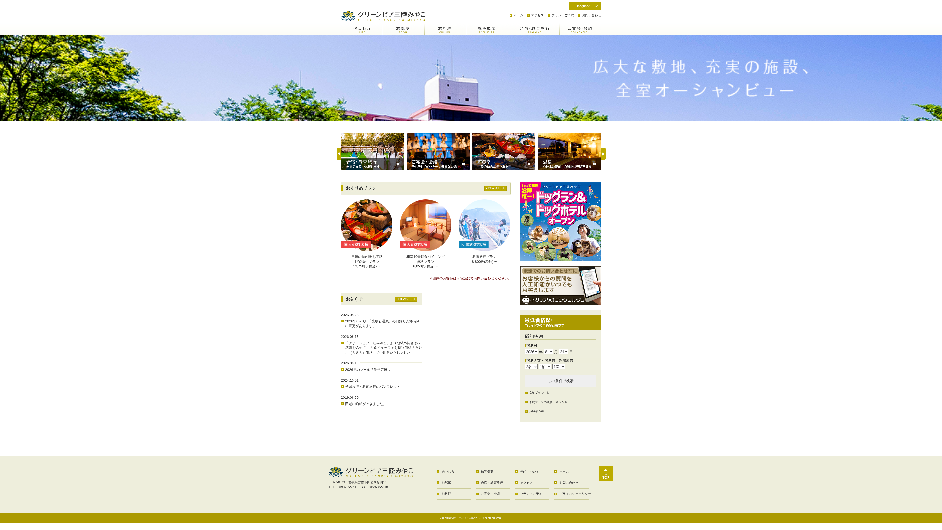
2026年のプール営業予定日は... (369, 369)
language (583, 6)
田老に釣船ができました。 (365, 404)
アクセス (537, 15)
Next (603, 154)
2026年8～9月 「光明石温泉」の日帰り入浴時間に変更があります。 (382, 323)
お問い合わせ (591, 15)
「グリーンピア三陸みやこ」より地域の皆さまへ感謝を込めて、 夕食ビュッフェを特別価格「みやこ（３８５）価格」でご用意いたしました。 (383, 348)
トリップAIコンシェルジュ (560, 285)
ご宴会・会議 (580, 29)
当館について (529, 472)
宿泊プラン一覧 (539, 393)
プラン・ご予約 (563, 15)
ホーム (518, 15)
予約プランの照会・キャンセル (549, 402)
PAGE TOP (606, 473)
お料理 (445, 29)
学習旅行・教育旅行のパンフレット (372, 387)
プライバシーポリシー (575, 494)
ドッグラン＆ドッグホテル (560, 221)
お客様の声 (536, 411)
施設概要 (487, 29)
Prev (339, 154)
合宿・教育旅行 (529, 29)
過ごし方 (362, 29)
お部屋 (403, 29)
